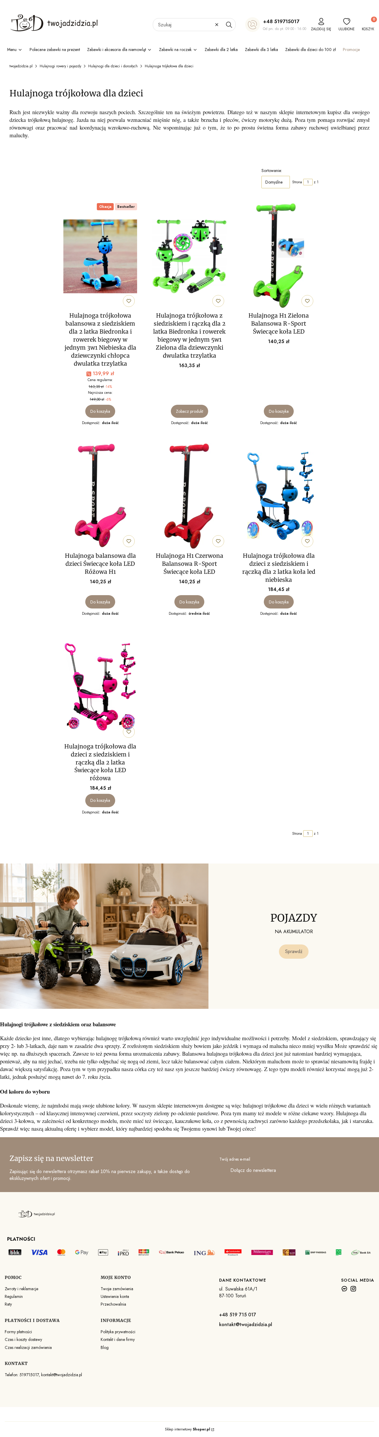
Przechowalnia (113, 1304)
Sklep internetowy (187, 1429)
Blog (105, 1347)
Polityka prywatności (118, 1332)
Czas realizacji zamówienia (28, 1347)
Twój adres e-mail (234, 1159)
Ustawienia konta (115, 1296)
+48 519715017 (281, 21)
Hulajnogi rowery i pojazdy (60, 66)
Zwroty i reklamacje (21, 1289)
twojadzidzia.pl (21, 66)
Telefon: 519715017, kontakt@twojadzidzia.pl (43, 1375)
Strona (297, 182)
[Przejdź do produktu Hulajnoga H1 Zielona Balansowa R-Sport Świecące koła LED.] (279, 256)
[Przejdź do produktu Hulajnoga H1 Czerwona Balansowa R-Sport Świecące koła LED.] (189, 496)
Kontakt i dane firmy (118, 1339)
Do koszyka (100, 411)
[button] (229, 25)
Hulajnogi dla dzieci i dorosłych (113, 66)
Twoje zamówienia (117, 1289)
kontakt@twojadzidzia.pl (245, 1324)
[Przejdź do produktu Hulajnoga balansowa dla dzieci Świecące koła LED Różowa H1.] (100, 496)
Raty (8, 1304)
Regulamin (14, 1296)
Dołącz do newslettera (253, 1170)
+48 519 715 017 (237, 1314)
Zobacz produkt (189, 411)
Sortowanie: (271, 170)
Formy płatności (18, 1332)
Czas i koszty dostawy (23, 1339)
